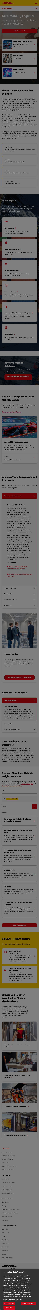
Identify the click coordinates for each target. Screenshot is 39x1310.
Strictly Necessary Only (28, 1303)
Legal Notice (19, 1299)
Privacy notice (11, 1299)
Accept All (9, 1307)
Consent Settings (9, 1303)
